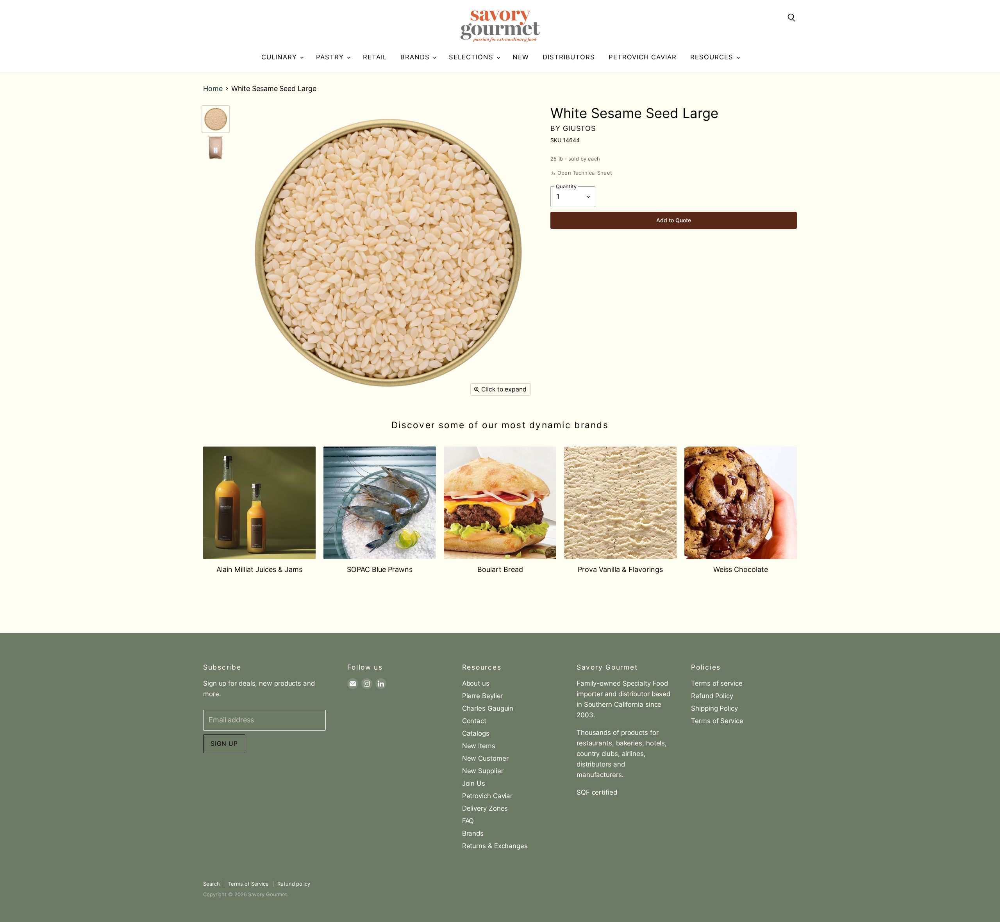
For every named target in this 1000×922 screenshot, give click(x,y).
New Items (478, 746)
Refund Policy (712, 696)
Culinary (280, 57)
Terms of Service (717, 721)
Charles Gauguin (488, 708)
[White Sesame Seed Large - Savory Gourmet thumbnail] (215, 119)
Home (213, 89)
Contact (474, 721)
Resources (713, 57)
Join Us (473, 783)
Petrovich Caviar (643, 57)
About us (475, 683)
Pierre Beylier (482, 696)
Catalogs (475, 733)
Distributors (569, 57)
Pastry (331, 57)
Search (211, 884)
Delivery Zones (485, 808)
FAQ (468, 821)
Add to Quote (673, 220)
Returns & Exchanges (495, 846)
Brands (416, 57)
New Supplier (483, 771)
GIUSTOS (579, 128)
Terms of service (717, 683)
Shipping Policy (714, 708)
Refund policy (293, 884)
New (520, 57)
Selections (472, 57)
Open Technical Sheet (584, 173)
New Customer (485, 758)
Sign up (224, 743)
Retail (375, 57)
